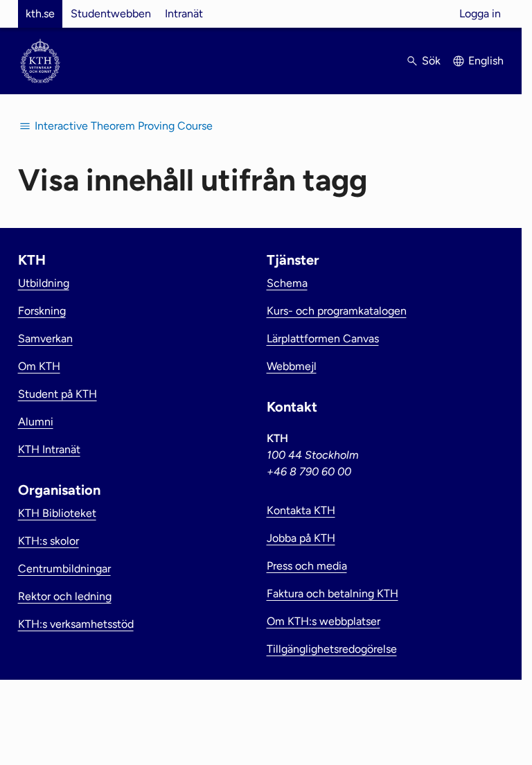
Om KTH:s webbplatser (323, 621)
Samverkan (45, 338)
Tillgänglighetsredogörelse (332, 649)
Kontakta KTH (301, 510)
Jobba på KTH (301, 538)
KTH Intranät (49, 449)
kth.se (40, 13)
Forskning (42, 310)
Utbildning (43, 283)
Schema (287, 283)
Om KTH (39, 366)
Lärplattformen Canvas (323, 338)
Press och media (307, 565)
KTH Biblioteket (57, 513)
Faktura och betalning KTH (332, 593)
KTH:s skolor (48, 540)
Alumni (35, 421)
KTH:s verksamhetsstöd (76, 624)
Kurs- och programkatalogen (337, 310)
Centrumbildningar (64, 568)
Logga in (480, 13)
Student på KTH (57, 394)
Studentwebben (111, 13)
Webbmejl (292, 366)
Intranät (184, 13)
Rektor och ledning (65, 596)
